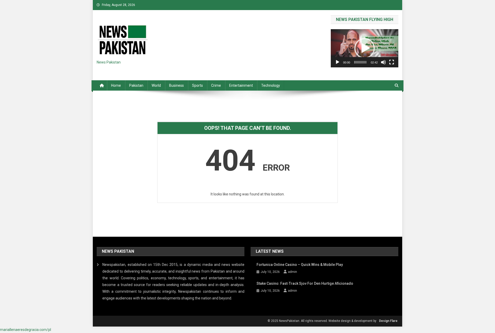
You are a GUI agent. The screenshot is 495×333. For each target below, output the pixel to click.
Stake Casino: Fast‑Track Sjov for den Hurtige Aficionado (305, 283)
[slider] (360, 62)
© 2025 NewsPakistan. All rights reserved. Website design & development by (322, 321)
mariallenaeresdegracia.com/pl (25, 330)
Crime (216, 85)
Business (176, 85)
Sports (197, 85)
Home (116, 85)
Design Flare (388, 321)
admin (292, 272)
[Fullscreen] (391, 62)
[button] (364, 48)
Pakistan (136, 85)
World (156, 85)
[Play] (337, 62)
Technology (270, 85)
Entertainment (241, 85)
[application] (364, 48)
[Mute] (383, 62)
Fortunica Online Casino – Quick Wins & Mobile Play (300, 265)
